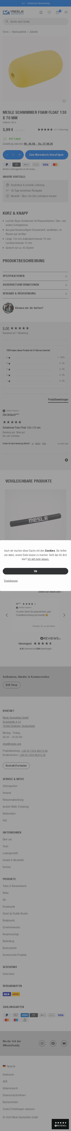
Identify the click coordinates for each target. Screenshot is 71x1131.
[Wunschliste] (49, 12)
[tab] (58, 400)
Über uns (7, 839)
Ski (4, 899)
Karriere (7, 866)
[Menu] (65, 12)
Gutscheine (8, 973)
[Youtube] (64, 1043)
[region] (35, 615)
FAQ (5, 820)
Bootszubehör (19, 31)
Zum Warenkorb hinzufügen (46, 154)
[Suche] (49, 12)
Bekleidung (8, 941)
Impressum (8, 1074)
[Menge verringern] (7, 155)
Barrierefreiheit (10, 1102)
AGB (5, 1081)
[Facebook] (53, 1043)
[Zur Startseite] (13, 12)
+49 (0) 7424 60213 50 (32, 754)
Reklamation (9, 813)
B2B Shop (12, 685)
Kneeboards (9, 906)
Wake (6, 892)
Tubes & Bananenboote (15, 885)
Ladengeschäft (10, 853)
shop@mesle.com (12, 743)
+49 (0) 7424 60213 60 (34, 750)
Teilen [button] (44, 443)
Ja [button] (32, 443)
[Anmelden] (41, 12)
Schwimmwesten (11, 927)
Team (5, 846)
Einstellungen (11, 580)
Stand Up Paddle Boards (15, 913)
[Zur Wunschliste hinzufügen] (64, 101)
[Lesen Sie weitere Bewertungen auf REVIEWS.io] (50, 639)
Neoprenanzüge (11, 934)
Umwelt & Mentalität (13, 860)
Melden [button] (37, 443)
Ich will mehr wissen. (38, 558)
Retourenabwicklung (13, 799)
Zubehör (34, 31)
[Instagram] (42, 1043)
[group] (35, 328)
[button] (7, 615)
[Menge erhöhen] (19, 155)
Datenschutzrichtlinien (14, 1095)
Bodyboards (9, 920)
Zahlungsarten (10, 785)
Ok (35, 571)
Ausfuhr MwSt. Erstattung (16, 806)
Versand (7, 792)
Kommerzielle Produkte (15, 954)
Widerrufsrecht (10, 1088)
